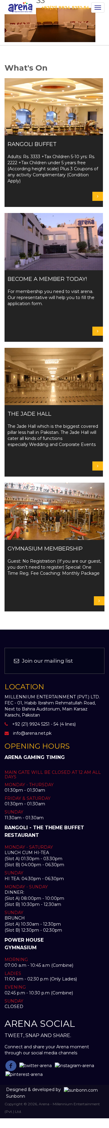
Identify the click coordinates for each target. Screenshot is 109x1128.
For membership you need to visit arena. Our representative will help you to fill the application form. (51, 291)
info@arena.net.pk (32, 733)
